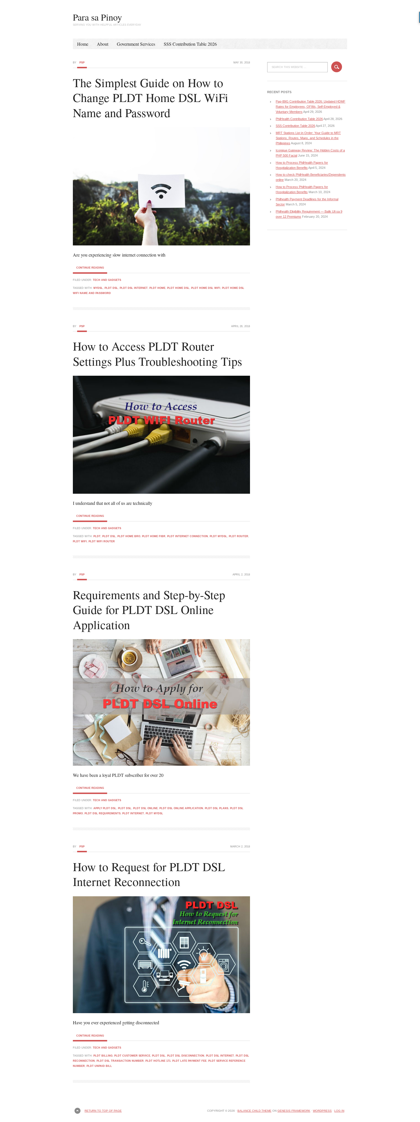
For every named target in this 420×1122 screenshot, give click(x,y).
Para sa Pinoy (97, 17)
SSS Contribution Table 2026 (190, 44)
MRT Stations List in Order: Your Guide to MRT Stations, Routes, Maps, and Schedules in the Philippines (308, 138)
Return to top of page (103, 1110)
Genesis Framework (293, 1110)
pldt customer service (132, 1055)
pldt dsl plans (216, 808)
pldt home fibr (153, 536)
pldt (97, 536)
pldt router (238, 536)
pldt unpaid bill (99, 1066)
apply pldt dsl (104, 808)
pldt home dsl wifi (205, 288)
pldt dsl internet (134, 288)
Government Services (136, 44)
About (102, 44)
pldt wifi (80, 541)
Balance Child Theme (254, 1110)
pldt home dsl (178, 288)
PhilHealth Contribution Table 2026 (299, 119)
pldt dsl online (145, 808)
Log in (339, 1110)
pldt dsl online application (181, 808)
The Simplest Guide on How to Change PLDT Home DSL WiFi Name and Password (150, 98)
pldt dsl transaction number (120, 1060)
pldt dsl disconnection (185, 1055)
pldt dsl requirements (103, 813)
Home (82, 44)
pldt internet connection (187, 536)
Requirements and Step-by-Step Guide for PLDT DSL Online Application (149, 610)
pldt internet (133, 813)
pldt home (157, 288)
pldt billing (103, 1055)
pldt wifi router (102, 541)
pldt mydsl (218, 536)
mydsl (98, 288)
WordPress (322, 1110)
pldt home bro (128, 536)
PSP (82, 62)
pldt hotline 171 (158, 1060)
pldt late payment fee (189, 1060)
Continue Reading (90, 267)
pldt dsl (111, 288)
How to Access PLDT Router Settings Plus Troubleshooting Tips (157, 353)
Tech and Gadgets (107, 280)
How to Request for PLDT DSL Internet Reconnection (149, 874)
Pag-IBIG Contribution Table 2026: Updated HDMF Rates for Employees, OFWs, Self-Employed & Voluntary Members (310, 106)
